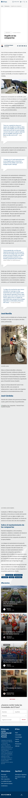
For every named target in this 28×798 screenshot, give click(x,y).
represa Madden (18, 577)
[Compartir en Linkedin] (21, 46)
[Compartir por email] (24, 46)
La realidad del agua (6, 781)
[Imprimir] (26, 46)
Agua (16, 732)
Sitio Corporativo (5, 779)
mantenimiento (4, 577)
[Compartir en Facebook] (19, 46)
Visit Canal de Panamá (6, 783)
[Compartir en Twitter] (17, 46)
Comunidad (18, 735)
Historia (17, 741)
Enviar (24, 719)
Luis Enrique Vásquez (8, 45)
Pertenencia (7, 6)
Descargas (3, 774)
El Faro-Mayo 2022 (9, 574)
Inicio (2, 6)
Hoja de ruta (4, 777)
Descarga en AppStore (21, 774)
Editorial (17, 746)
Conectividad (18, 737)
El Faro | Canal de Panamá (4, 1)
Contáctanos (4, 786)
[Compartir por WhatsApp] (22, 46)
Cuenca (17, 739)
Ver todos (12, 699)
